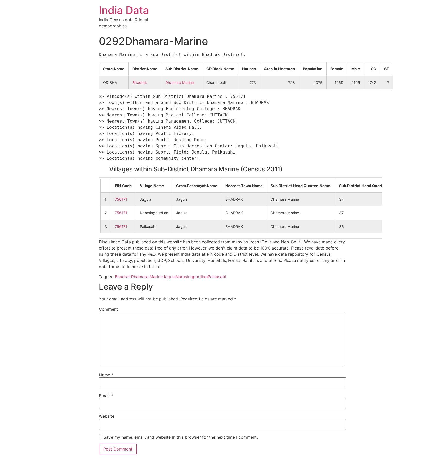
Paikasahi (217, 276)
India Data (124, 10)
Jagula (169, 276)
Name (106, 375)
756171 (121, 199)
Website (106, 416)
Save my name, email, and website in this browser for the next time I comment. (181, 437)
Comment (108, 309)
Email (106, 395)
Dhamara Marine (179, 82)
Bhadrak (139, 82)
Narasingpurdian (192, 276)
